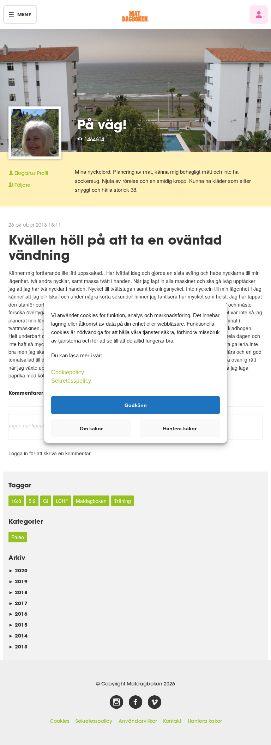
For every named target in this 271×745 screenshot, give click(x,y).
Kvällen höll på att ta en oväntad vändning (115, 247)
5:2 (32, 500)
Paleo (17, 537)
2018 (18, 592)
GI (45, 500)
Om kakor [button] (91, 428)
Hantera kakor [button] (180, 428)
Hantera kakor (205, 721)
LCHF (62, 500)
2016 (18, 613)
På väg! (102, 124)
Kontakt (172, 721)
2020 (18, 570)
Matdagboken (91, 500)
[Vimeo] (154, 702)
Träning (122, 500)
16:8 (16, 500)
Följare (22, 185)
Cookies (59, 721)
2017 (18, 603)
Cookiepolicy (67, 372)
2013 (18, 646)
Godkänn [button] (136, 405)
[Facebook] (135, 702)
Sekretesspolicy (94, 721)
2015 (18, 624)
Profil (31, 173)
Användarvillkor (138, 721)
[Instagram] (116, 702)
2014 (18, 635)
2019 (18, 581)
